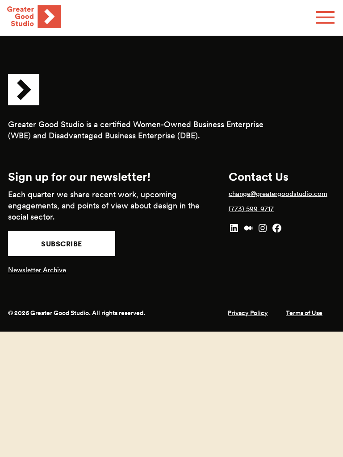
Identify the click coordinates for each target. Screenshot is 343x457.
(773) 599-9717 (251, 208)
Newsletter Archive (37, 270)
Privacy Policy (248, 312)
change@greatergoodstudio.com (278, 193)
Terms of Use (304, 312)
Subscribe (61, 244)
